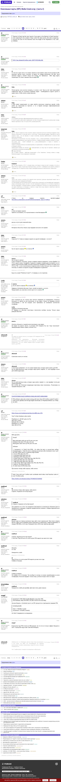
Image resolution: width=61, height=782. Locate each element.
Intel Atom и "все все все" (9, 690)
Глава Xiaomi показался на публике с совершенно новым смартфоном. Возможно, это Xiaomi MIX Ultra (26, 729)
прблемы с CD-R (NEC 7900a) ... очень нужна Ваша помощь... (16, 751)
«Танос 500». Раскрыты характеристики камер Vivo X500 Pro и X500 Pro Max (20, 719)
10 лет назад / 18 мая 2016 (19, 56)
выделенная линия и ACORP (9, 752)
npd (21, 16)
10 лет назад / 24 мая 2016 (19, 364)
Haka (15, 96)
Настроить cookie (17, 776)
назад (8, 28)
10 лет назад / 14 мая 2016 (19, 32)
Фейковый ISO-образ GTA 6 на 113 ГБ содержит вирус (15, 725)
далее (45, 28)
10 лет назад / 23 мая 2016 (19, 175)
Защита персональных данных (29, 776)
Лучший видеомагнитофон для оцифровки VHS (14, 676)
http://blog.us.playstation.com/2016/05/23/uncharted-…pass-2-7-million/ (31, 199)
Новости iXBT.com (5, 712)
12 (31, 28)
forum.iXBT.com (32, 778)
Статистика (30, 774)
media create (25, 16)
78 (42, 28)
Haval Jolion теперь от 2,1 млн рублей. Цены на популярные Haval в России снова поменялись (24, 716)
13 (33, 28)
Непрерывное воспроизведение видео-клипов (14, 749)
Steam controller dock (9, 709)
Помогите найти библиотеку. (9, 745)
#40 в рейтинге (4, 285)
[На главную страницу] (6, 2)
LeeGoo (14, 16)
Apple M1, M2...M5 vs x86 (8, 692)
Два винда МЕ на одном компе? (10, 742)
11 (29, 28)
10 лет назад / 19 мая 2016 (19, 69)
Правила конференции (16, 774)
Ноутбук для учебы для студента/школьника (13, 673)
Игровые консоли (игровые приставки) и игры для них (12, 6)
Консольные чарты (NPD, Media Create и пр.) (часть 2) (22, 9)
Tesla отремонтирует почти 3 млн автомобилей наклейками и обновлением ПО (21, 717)
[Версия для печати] (54, 29)
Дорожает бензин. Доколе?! (9, 687)
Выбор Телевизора (7, 671)
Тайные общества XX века (9, 747)
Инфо (58, 32)
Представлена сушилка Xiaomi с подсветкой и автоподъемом (17, 724)
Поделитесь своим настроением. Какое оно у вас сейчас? (16, 680)
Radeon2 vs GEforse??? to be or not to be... (12, 737)
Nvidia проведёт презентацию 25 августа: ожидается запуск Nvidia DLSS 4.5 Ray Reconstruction (24, 714)
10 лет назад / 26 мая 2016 (19, 394)
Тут (19, 642)
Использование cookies (7, 776)
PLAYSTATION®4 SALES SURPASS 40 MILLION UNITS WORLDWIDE (29, 396)
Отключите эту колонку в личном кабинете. (11, 755)
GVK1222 (9, 16)
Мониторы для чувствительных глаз (11, 694)
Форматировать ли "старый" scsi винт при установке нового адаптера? (19, 738)
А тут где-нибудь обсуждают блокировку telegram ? (15, 669)
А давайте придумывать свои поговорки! (12, 674)
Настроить (53, 780)
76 (37, 28)
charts (33, 16)
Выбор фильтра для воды (9, 702)
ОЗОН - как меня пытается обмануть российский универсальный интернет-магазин (22, 701)
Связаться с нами (6, 774)
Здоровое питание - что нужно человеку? (12, 685)
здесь (13, 13)
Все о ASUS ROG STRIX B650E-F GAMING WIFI (13, 707)
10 (26, 28)
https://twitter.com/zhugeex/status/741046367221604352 (27, 478)
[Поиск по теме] (57, 29)
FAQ (26, 774)
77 (39, 28)
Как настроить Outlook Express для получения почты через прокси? (18, 744)
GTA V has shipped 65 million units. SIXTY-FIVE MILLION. (28, 60)
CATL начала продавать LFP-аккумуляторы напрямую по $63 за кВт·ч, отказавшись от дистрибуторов (26, 727)
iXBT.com (4, 778)
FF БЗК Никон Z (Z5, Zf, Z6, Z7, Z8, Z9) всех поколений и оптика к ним (18, 683)
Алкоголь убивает (7, 678)
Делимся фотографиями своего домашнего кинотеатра (16, 681)
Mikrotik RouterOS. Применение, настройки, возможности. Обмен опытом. (19, 697)
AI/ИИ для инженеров (8, 688)
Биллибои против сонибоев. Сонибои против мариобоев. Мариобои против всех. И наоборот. (24, 699)
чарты (30, 16)
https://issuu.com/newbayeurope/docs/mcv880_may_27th (27, 413)
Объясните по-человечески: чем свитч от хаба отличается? (16, 740)
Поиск (23, 774)
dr (16, 16)
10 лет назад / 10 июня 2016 (19, 432)
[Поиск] (49, 2)
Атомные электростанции (9, 695)
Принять (45, 780)
